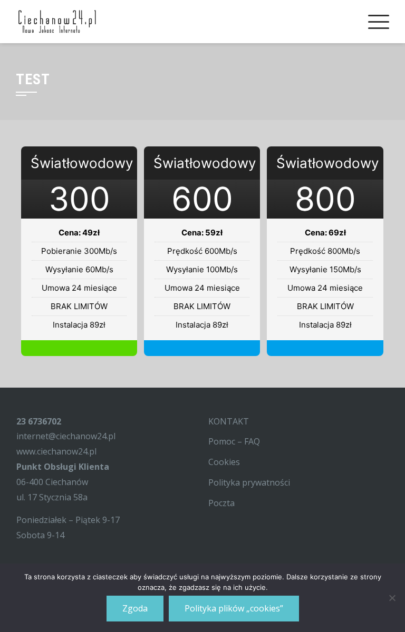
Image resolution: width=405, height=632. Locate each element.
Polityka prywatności (249, 482)
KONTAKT (228, 421)
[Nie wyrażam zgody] (392, 597)
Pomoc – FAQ (234, 441)
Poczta (221, 503)
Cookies (224, 462)
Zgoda (135, 608)
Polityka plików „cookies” (234, 608)
